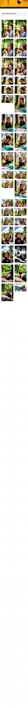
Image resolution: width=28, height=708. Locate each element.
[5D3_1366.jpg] (7, 99)
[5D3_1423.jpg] (21, 510)
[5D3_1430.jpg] (7, 586)
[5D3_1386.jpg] (7, 254)
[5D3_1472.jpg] (7, 28)
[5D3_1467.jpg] (21, 66)
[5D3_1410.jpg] (7, 420)
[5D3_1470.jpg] (7, 47)
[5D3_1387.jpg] (21, 254)
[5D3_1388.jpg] (7, 273)
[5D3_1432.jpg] (7, 605)
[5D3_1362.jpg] (7, 81)
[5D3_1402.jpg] (7, 349)
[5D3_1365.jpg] (21, 90)
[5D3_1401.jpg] (21, 330)
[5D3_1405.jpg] (21, 368)
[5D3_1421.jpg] (21, 491)
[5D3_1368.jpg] (7, 123)
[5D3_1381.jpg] (21, 212)
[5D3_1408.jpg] (7, 406)
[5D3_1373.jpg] (21, 161)
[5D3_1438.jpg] (7, 662)
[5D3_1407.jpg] (21, 387)
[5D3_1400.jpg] (7, 327)
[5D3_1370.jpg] (7, 142)
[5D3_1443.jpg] (21, 695)
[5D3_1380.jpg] (7, 212)
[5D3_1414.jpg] (21, 453)
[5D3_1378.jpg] (7, 203)
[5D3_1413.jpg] (7, 453)
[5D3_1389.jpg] (21, 273)
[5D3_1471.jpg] (21, 28)
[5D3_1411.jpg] (7, 434)
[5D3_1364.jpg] (7, 90)
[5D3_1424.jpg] (7, 529)
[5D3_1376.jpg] (7, 184)
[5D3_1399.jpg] (21, 308)
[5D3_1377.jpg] (21, 189)
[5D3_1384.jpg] (7, 235)
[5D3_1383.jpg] (21, 221)
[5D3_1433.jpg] (21, 605)
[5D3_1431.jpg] (21, 586)
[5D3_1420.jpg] (7, 491)
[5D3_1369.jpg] (21, 123)
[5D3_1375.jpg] (21, 175)
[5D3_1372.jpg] (7, 161)
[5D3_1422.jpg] (7, 510)
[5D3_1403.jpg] (21, 349)
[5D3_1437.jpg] (21, 643)
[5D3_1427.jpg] (21, 548)
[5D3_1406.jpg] (7, 387)
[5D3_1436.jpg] (7, 643)
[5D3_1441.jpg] (21, 676)
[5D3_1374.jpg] (7, 175)
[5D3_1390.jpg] (7, 292)
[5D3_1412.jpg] (21, 434)
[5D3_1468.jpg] (7, 66)
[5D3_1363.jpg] (21, 81)
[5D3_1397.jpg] (7, 311)
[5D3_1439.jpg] (21, 662)
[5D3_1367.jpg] (21, 104)
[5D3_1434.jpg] (7, 624)
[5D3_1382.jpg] (7, 221)
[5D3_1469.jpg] (21, 47)
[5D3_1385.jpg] (21, 235)
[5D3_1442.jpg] (7, 695)
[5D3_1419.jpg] (21, 472)
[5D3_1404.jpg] (7, 368)
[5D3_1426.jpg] (7, 548)
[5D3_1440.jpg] (7, 681)
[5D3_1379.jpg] (21, 203)
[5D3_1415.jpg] (7, 472)
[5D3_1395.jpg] (21, 287)
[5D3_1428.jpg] (7, 567)
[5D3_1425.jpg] (21, 529)
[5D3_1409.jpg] (21, 406)
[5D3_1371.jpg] (21, 142)
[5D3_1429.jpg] (21, 567)
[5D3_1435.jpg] (21, 624)
